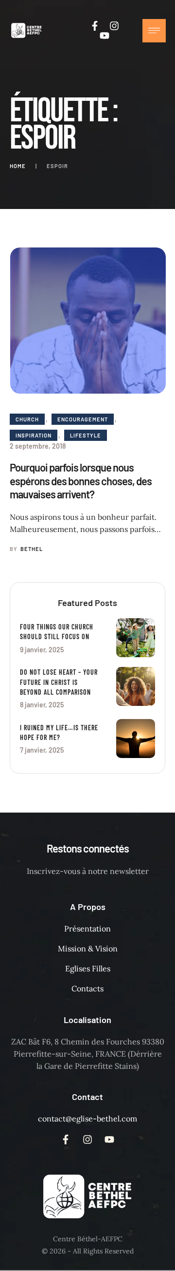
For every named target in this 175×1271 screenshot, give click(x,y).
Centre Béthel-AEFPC (87, 1238)
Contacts (87, 988)
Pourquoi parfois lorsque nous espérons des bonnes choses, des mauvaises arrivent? (81, 480)
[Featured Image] (88, 320)
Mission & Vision (88, 948)
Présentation (87, 928)
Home (18, 166)
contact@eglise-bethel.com (87, 1118)
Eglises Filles (87, 968)
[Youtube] (104, 35)
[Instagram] (114, 26)
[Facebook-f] (95, 26)
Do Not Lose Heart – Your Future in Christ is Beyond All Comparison (59, 682)
